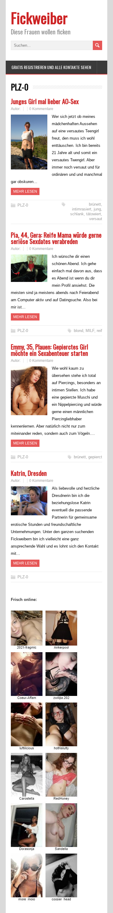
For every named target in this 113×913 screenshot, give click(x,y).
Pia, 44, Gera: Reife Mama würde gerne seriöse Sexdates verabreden (56, 238)
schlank (77, 214)
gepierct (95, 457)
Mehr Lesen (25, 191)
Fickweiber (39, 17)
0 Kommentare (41, 109)
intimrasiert (81, 209)
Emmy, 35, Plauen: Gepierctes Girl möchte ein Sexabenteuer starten (49, 350)
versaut (95, 218)
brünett (95, 204)
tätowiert (93, 214)
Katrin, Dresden (29, 473)
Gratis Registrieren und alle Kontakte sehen (51, 67)
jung (97, 209)
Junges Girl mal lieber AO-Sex (45, 101)
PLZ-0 (22, 205)
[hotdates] (45, 898)
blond (78, 330)
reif (99, 330)
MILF (90, 330)
